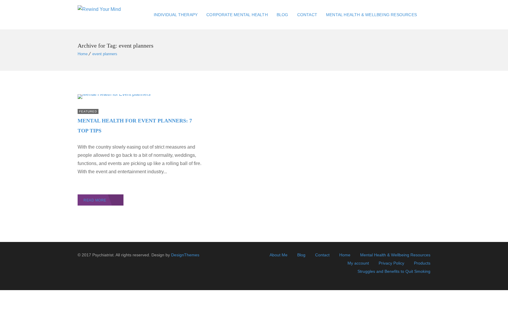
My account (358, 263)
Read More (94, 200)
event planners (104, 54)
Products (422, 263)
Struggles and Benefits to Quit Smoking (393, 271)
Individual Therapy (176, 14)
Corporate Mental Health (237, 14)
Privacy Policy (391, 263)
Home (83, 54)
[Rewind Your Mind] (99, 14)
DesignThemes (185, 255)
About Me (279, 255)
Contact (307, 14)
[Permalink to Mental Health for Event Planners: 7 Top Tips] (114, 94)
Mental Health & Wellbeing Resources (371, 14)
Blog (282, 14)
